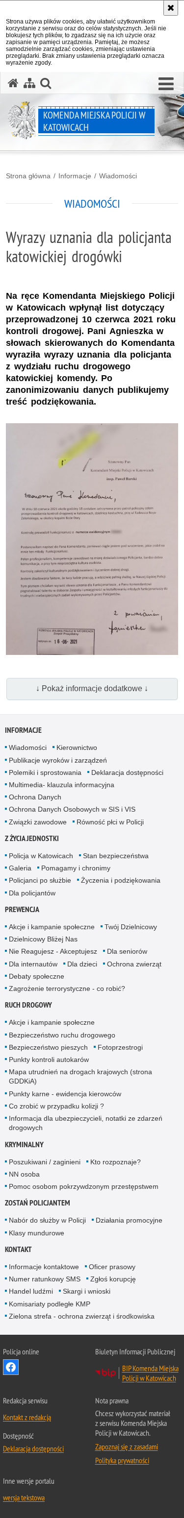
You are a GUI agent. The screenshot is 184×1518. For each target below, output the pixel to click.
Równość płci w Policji (110, 822)
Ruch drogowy (28, 1005)
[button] (166, 84)
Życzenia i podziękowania (120, 880)
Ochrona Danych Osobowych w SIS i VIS (72, 809)
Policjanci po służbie (40, 880)
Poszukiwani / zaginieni (44, 1162)
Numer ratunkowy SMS (44, 1279)
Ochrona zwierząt (134, 964)
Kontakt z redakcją (27, 1417)
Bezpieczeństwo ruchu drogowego (62, 1035)
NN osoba (24, 1174)
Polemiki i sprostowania (45, 772)
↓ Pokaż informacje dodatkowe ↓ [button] (92, 688)
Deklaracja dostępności (127, 772)
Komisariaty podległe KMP (49, 1304)
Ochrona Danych (35, 797)
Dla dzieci (82, 964)
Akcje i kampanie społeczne (52, 927)
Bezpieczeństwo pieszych (48, 1047)
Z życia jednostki (32, 838)
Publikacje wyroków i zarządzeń (58, 760)
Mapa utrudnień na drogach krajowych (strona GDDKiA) (80, 1076)
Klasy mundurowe (36, 1233)
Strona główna (28, 176)
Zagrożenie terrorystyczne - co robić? (67, 988)
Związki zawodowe (38, 822)
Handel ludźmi (31, 1291)
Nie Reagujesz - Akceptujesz (53, 951)
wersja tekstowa (24, 1497)
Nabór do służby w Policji (47, 1220)
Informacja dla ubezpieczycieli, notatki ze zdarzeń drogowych (85, 1123)
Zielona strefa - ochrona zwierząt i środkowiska (82, 1316)
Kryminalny (24, 1144)
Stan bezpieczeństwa (116, 856)
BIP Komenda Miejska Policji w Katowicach (150, 1373)
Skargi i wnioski (86, 1291)
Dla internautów (33, 964)
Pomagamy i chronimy (75, 868)
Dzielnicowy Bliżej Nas (43, 939)
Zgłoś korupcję (113, 1279)
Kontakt (18, 1249)
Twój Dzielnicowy (131, 927)
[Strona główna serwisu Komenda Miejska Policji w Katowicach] (13, 83)
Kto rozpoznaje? (115, 1162)
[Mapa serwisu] (29, 83)
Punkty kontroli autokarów (49, 1059)
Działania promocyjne (129, 1220)
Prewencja (22, 909)
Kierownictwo (76, 747)
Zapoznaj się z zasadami (126, 1446)
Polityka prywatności (122, 1460)
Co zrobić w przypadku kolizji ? (56, 1106)
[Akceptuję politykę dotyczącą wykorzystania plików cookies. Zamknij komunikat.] (170, 8)
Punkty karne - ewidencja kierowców (65, 1094)
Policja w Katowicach (41, 856)
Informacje (74, 176)
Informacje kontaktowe (44, 1267)
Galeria (20, 868)
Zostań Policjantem (37, 1203)
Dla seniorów (127, 951)
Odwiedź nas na (11, 1367)
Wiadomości (118, 176)
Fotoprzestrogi (120, 1047)
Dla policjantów (32, 893)
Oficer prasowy (112, 1267)
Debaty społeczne (36, 976)
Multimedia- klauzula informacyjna (61, 785)
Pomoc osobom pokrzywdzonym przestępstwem (83, 1186)
